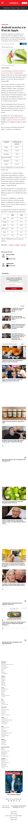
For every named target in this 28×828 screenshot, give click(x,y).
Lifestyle (3, 754)
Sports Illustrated (5, 747)
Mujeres (3, 672)
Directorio (13, 819)
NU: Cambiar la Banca (14, 794)
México (3, 678)
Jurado (3, 767)
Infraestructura (5, 721)
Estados (3, 682)
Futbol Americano (5, 750)
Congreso (3, 679)
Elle (2, 699)
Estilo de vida (4, 704)
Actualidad (4, 740)
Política (18, 7)
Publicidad (13, 811)
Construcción (4, 718)
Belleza (3, 694)
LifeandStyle (4, 673)
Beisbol (3, 749)
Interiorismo (4, 723)
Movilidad (3, 731)
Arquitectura (4, 722)
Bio (7, 256)
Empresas (13, 7)
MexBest (3, 758)
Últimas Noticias (6, 7)
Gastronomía (4, 759)
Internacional (4, 667)
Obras (2, 669)
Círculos (3, 691)
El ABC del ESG (5, 735)
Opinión (3, 683)
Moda (2, 692)
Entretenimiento (5, 709)
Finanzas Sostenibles (6, 732)
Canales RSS (13, 817)
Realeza (3, 690)
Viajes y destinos (5, 762)
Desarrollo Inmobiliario (7, 719)
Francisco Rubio (10, 254)
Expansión (3, 662)
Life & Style (4, 707)
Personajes (4, 763)
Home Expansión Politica (7, 664)
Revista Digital (24, 3)
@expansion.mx (14, 801)
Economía (23, 7)
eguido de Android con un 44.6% (16, 120)
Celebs (3, 703)
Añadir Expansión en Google (8, 47)
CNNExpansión (10, 263)
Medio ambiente (5, 727)
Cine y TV (3, 712)
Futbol (2, 748)
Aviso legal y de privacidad (13, 815)
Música (3, 713)
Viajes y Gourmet (5, 695)
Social (2, 728)
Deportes (3, 710)
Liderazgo (3, 741)
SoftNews (17, 245)
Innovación (4, 734)
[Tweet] (21, 44)
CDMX (2, 681)
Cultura (3, 696)
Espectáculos (4, 688)
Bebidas (3, 761)
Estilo (2, 708)
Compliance (13, 813)
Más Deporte (4, 753)
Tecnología (4, 24)
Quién (2, 687)
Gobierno (3, 677)
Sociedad (3, 685)
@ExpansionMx (11, 258)
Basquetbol (4, 752)
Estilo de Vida (4, 766)
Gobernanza (4, 730)
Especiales (4, 744)
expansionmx (9, 800)
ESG (2, 670)
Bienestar (3, 765)
